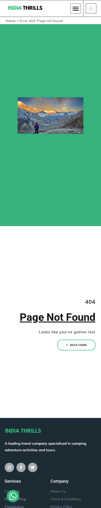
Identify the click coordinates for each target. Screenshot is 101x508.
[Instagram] (9, 467)
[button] (75, 8)
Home (11, 21)
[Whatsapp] (13, 496)
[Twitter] (32, 467)
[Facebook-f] (21, 467)
